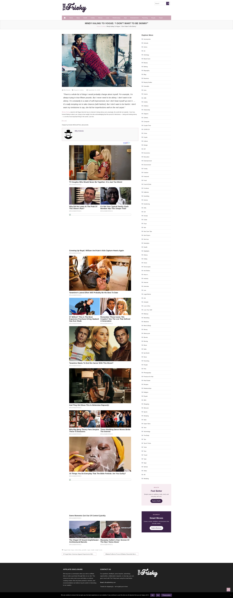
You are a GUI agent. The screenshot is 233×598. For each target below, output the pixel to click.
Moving (146, 341)
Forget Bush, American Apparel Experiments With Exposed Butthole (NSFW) (80, 554)
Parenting (145, 18)
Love (107, 18)
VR (144, 474)
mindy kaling (78, 550)
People (146, 365)
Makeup (146, 314)
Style (125, 18)
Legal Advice (147, 294)
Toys (145, 451)
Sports (145, 412)
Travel (160, 18)
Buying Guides (148, 82)
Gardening (147, 204)
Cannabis (146, 86)
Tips (145, 439)
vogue (88, 550)
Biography (146, 70)
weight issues (98, 550)
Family (145, 168)
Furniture (146, 188)
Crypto (145, 137)
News (78, 18)
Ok (152, 595)
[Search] (167, 3)
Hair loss (146, 239)
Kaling (66, 112)
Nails (145, 349)
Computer (146, 121)
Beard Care (147, 58)
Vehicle (146, 467)
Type (145, 459)
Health (85, 18)
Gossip (146, 215)
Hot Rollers (147, 270)
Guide (145, 219)
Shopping (146, 404)
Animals (146, 43)
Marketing (146, 317)
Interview (146, 286)
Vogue (64, 120)
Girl (145, 212)
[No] (231, 595)
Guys (145, 223)
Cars (145, 90)
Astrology (146, 55)
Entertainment (134, 18)
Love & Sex (147, 306)
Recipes (146, 384)
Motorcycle (147, 333)
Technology (147, 431)
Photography (147, 372)
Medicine (146, 321)
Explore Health (156, 501)
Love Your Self (148, 310)
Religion (146, 392)
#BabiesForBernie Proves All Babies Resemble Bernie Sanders (121, 554)
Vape (145, 463)
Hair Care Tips (148, 231)
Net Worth (146, 353)
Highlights (146, 251)
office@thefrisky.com (110, 582)
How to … (146, 274)
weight (92, 550)
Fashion (146, 172)
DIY (145, 149)
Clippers (146, 113)
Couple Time (147, 125)
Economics (147, 153)
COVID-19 (147, 129)
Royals (153, 18)
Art (144, 51)
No (158, 595)
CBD (145, 98)
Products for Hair (148, 376)
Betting (146, 66)
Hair (145, 227)
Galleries (146, 192)
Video (145, 470)
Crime (145, 133)
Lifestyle (146, 302)
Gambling (146, 196)
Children (146, 106)
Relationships (116, 18)
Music (145, 345)
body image (71, 550)
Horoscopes (147, 266)
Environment (147, 164)
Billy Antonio (66, 90)
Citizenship (147, 109)
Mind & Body (147, 325)
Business (146, 78)
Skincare (146, 408)
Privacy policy (166, 595)
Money (146, 329)
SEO (145, 400)
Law (145, 290)
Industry (146, 278)
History (146, 255)
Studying (146, 416)
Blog (145, 74)
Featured (146, 176)
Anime (145, 47)
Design (146, 145)
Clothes (146, 117)
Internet (146, 282)
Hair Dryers (147, 235)
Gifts (145, 208)
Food (145, 180)
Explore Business (156, 528)
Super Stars (147, 423)
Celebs (93, 18)
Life (145, 298)
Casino (146, 94)
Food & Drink (147, 184)
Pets (145, 368)
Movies (100, 18)
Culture (146, 141)
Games (146, 200)
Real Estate (147, 380)
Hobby (145, 259)
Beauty (146, 62)
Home (71, 18)
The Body (146, 435)
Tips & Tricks (147, 443)
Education (146, 157)
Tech (145, 427)
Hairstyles (146, 243)
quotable (84, 550)
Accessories (147, 39)
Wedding (146, 478)
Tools (145, 447)
